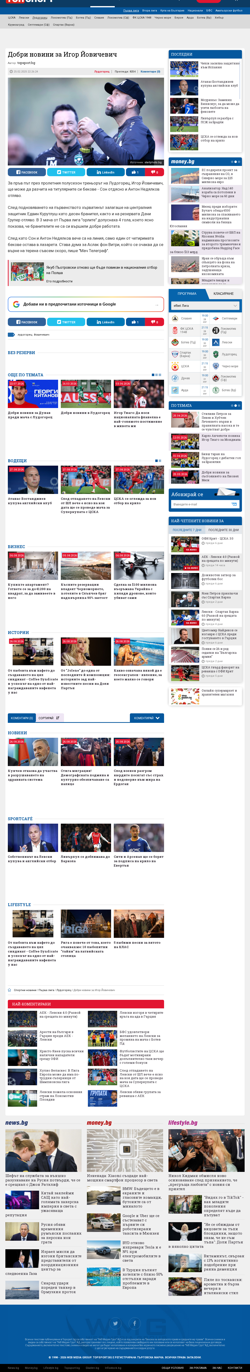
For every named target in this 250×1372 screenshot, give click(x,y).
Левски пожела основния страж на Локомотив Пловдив (61, 1096)
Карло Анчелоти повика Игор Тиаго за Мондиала (221, 437)
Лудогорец (39, 17)
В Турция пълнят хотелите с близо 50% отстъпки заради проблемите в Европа (143, 1279)
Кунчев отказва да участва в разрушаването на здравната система (32, 775)
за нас (217, 1368)
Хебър (219, 17)
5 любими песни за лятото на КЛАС (137, 944)
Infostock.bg (113, 1368)
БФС (209, 10)
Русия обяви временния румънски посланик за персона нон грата (61, 1233)
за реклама (198, 1368)
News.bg (13, 1368)
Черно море (163, 17)
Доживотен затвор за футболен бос (219, 577)
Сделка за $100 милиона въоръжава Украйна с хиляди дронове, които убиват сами (135, 591)
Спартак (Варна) (63, 24)
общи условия (173, 1368)
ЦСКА (11, 17)
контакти (235, 1368)
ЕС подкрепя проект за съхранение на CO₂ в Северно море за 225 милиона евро (219, 176)
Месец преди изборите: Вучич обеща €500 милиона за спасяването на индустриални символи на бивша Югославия (205, 216)
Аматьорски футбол (229, 10)
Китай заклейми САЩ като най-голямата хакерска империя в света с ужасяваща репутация (42, 1204)
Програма (187, 294)
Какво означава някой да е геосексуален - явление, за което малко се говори (138, 674)
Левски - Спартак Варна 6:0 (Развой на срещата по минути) (220, 615)
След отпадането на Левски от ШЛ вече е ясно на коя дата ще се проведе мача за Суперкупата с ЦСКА (85, 505)
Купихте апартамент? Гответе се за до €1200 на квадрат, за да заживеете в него (31, 591)
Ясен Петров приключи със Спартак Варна (220, 595)
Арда (190, 17)
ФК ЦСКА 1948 (142, 17)
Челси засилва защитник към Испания (220, 65)
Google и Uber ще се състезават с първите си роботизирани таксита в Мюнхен (141, 1224)
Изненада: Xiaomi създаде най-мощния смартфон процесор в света (122, 1177)
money (184, 161)
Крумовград (16, 24)
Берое (179, 17)
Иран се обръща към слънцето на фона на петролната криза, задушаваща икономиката (218, 266)
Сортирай (46, 718)
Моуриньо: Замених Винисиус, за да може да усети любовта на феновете (220, 105)
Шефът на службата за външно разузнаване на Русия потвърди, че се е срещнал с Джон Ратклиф (42, 1180)
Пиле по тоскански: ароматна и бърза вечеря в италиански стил (223, 1286)
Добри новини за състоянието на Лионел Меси (220, 476)
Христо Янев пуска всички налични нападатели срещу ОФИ (62, 1055)
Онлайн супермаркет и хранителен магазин (219, 692)
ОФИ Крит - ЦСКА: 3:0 (217, 538)
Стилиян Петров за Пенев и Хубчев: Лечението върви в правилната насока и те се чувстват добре (220, 421)
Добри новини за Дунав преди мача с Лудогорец (30, 414)
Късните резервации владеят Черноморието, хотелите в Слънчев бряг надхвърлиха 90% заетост (84, 591)
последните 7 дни (187, 530)
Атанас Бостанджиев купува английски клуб (30, 500)
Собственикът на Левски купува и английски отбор (32, 858)
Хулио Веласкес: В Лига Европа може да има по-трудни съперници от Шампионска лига (60, 1076)
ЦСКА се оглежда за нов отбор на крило (135, 500)
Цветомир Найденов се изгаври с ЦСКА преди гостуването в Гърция (219, 634)
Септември (229, 318)
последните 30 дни (223, 530)
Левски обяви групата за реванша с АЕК (140, 1094)
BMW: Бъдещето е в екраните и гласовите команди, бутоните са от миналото (142, 1197)
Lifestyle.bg (50, 1368)
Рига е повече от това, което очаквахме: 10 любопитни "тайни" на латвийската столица (86, 949)
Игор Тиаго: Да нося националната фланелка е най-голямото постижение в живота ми (138, 419)
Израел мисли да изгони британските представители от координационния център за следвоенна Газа (43, 1262)
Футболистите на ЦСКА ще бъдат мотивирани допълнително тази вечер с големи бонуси (142, 1057)
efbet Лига (181, 305)
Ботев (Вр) (204, 17)
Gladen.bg (92, 1368)
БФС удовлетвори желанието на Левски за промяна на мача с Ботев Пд (140, 1037)
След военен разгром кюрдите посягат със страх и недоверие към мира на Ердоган (139, 777)
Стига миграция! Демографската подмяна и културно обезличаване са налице (85, 777)
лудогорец (25, 334)
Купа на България (172, 10)
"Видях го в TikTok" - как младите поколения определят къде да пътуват (224, 1206)
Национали (195, 10)
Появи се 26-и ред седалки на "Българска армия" (219, 652)
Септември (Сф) (39, 24)
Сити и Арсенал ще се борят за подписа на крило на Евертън (139, 861)
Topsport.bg (72, 1368)
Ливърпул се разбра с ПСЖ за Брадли (217, 120)
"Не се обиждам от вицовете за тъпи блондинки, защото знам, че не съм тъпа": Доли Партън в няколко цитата (205, 1235)
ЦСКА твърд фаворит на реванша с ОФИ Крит (220, 669)
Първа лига (131, 10)
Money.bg (31, 1368)
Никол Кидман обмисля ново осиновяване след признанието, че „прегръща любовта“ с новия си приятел (202, 1182)
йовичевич (41, 334)
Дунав (185, 378)
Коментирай (144, 718)
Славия (99, 17)
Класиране (224, 294)
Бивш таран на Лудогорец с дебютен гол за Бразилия (221, 458)
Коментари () (150, 71)
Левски (24, 17)
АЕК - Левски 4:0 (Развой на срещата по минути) (60, 1014)
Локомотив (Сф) (118, 17)
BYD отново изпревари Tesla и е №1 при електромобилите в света (142, 1251)
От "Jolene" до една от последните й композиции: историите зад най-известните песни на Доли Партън (85, 679)
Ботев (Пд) (83, 17)
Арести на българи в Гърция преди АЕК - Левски (56, 1036)
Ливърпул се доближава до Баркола (85, 858)
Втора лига (149, 10)
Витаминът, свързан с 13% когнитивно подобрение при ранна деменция (224, 1262)
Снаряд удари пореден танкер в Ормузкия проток (58, 1287)
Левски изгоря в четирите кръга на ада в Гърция (141, 1014)
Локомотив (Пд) (62, 17)
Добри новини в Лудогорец (85, 412)
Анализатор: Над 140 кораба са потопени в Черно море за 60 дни (219, 192)
